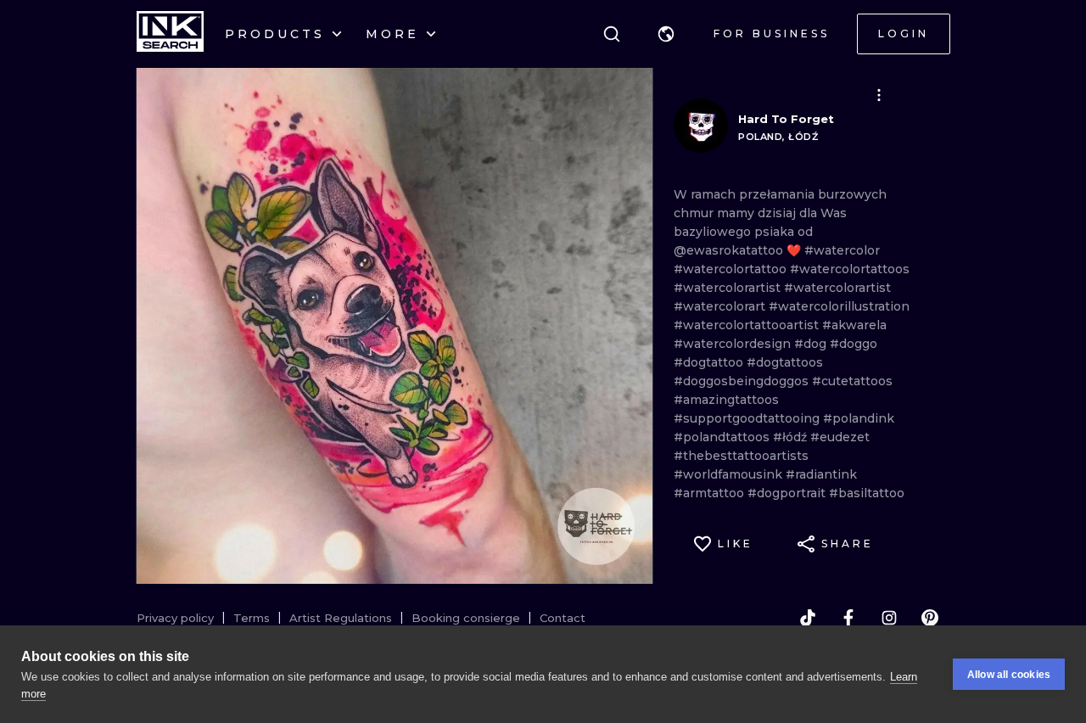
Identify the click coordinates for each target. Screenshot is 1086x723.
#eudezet (840, 437)
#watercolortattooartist (748, 325)
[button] (666, 34)
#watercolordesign (734, 343)
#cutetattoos (852, 381)
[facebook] (848, 617)
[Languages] (666, 34)
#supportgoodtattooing (748, 418)
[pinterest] (930, 617)
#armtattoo (710, 493)
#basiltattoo (866, 493)
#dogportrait (788, 493)
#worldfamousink (730, 474)
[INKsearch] (170, 33)
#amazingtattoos (726, 399)
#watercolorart (721, 306)
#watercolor (842, 250)
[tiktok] (807, 617)
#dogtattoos (785, 362)
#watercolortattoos (850, 269)
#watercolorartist (729, 287)
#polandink (858, 418)
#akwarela (854, 325)
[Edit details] (879, 95)
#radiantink (821, 474)
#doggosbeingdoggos (743, 381)
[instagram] (889, 617)
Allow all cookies (1008, 675)
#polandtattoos (723, 437)
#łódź (791, 437)
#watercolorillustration (839, 306)
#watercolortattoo (732, 269)
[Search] (611, 34)
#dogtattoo (710, 362)
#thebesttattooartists (741, 455)
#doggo (853, 343)
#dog (812, 343)
